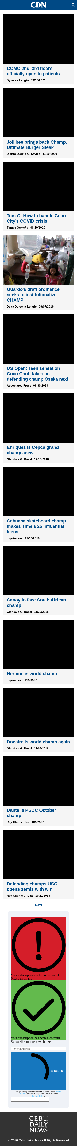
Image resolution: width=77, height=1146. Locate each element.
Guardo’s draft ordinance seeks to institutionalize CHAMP (33, 295)
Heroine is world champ (32, 673)
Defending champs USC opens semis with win (32, 886)
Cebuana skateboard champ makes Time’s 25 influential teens (36, 526)
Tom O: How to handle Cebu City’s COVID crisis (36, 218)
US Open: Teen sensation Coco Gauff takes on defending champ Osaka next (37, 374)
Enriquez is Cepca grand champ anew (33, 450)
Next (38, 905)
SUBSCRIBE (57, 1071)
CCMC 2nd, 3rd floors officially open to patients (33, 71)
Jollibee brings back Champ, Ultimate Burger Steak (37, 144)
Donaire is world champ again (38, 741)
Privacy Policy (38, 1096)
